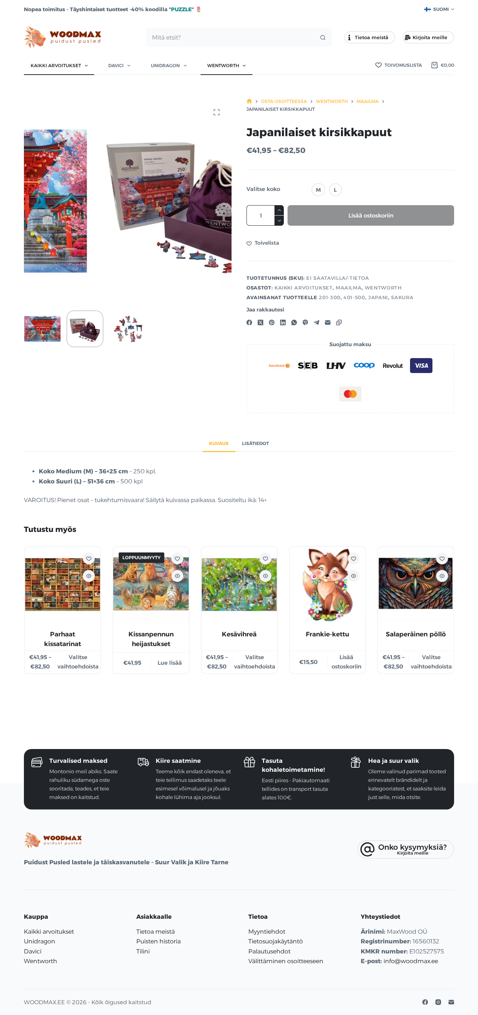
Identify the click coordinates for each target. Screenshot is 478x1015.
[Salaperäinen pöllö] (415, 584)
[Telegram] (316, 322)
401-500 (354, 297)
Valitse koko (263, 188)
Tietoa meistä (371, 37)
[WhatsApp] (294, 322)
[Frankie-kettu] (327, 584)
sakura (402, 297)
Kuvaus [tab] (219, 443)
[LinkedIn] (283, 322)
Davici (116, 65)
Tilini (143, 951)
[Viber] (305, 322)
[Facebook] (249, 322)
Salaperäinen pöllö (415, 634)
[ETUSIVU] (249, 101)
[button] (439, 9)
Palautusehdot (269, 951)
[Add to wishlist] (88, 558)
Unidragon (165, 65)
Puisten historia (158, 941)
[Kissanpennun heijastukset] (150, 584)
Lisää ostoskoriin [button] (346, 662)
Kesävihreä (238, 634)
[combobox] (230, 37)
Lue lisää (170, 662)
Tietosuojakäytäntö (275, 941)
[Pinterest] (271, 322)
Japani (378, 297)
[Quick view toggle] (88, 576)
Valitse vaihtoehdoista (77, 662)
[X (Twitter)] (260, 322)
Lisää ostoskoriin (371, 215)
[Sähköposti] (327, 322)
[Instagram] (438, 1002)
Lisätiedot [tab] (255, 443)
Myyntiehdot (266, 931)
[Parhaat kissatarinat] (62, 584)
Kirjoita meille (430, 37)
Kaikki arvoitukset (56, 65)
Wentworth (223, 65)
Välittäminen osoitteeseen (285, 961)
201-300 (330, 297)
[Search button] (323, 37)
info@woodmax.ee (411, 961)
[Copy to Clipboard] (339, 322)
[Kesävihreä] (239, 584)
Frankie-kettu (327, 634)
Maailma (349, 288)
